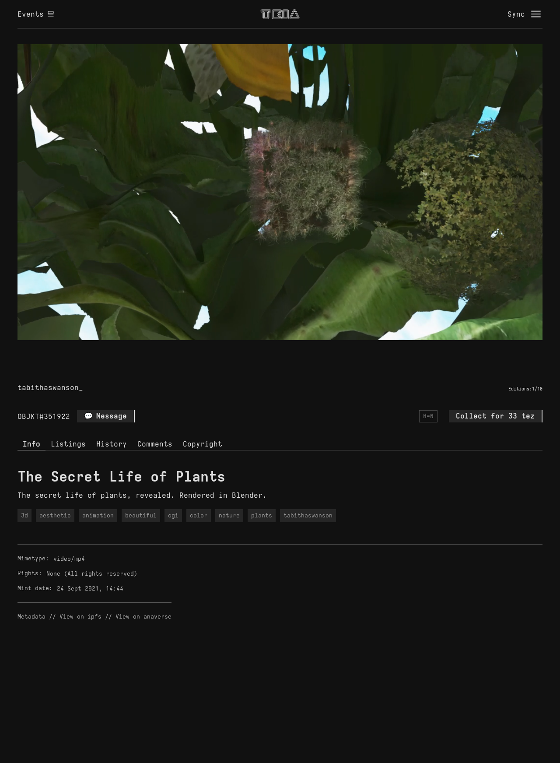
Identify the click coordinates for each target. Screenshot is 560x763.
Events (31, 14)
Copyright (202, 444)
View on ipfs (81, 616)
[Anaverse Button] (280, 350)
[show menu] (535, 14)
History (111, 444)
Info (31, 444)
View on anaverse (144, 616)
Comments (154, 444)
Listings (68, 444)
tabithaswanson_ (50, 387)
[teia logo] (280, 14)
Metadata (32, 616)
